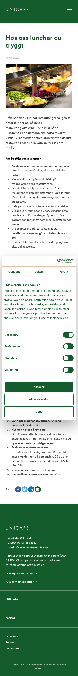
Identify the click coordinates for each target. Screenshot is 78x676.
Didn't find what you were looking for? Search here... (39, 666)
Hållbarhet (12, 599)
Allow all (39, 387)
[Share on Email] (38, 489)
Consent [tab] (14, 271)
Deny (39, 411)
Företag (11, 618)
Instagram (12, 648)
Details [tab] (39, 271)
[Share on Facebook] (18, 489)
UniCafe (17, 9)
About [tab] (64, 271)
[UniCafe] (17, 528)
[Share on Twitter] (25, 489)
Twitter (10, 642)
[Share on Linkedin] (31, 489)
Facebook (12, 636)
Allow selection (39, 399)
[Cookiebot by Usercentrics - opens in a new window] (57, 261)
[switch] (68, 346)
